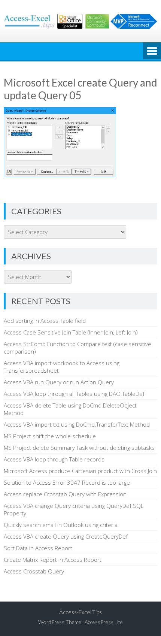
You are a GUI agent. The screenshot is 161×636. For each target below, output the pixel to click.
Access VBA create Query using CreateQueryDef (66, 536)
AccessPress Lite (104, 622)
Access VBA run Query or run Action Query (59, 382)
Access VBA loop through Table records (54, 459)
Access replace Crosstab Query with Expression (65, 494)
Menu (152, 51)
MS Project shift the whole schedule (50, 436)
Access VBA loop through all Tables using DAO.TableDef (74, 393)
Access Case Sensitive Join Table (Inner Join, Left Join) (71, 332)
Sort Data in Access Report (38, 548)
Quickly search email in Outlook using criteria (61, 525)
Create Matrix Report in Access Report (52, 559)
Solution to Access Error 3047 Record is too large (67, 482)
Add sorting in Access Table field (45, 320)
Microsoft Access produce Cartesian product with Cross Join (80, 471)
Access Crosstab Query (34, 571)
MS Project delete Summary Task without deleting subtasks (79, 447)
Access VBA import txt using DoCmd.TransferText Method (77, 424)
